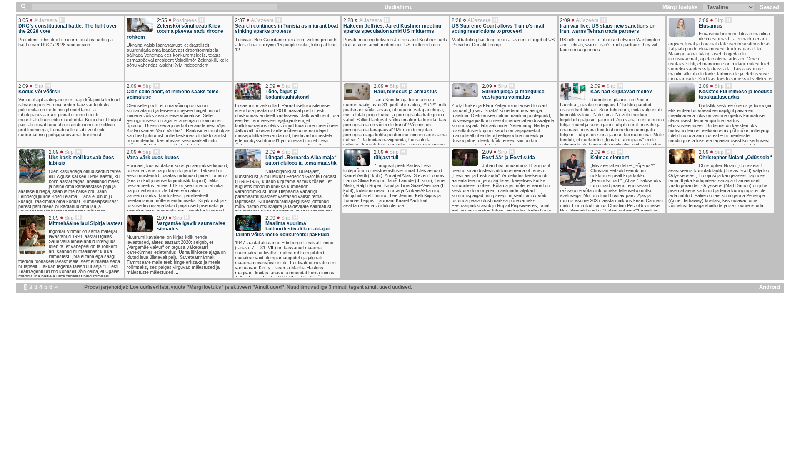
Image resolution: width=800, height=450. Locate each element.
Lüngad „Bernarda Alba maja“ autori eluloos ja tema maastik (301, 160)
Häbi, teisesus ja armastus (405, 92)
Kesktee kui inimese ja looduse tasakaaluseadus (735, 94)
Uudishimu (399, 7)
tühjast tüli (386, 157)
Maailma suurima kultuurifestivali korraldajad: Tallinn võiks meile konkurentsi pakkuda (283, 229)
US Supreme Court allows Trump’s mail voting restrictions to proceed (498, 28)
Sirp (719, 20)
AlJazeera (45, 20)
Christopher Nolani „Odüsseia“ (735, 157)
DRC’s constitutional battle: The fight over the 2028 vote (67, 28)
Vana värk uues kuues (153, 157)
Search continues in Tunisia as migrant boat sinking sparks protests (286, 28)
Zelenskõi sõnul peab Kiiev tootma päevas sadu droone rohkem (175, 31)
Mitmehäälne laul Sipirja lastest (85, 223)
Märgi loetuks (680, 7)
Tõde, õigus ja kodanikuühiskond (287, 94)
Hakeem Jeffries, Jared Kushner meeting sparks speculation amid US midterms (392, 28)
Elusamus (710, 26)
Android (769, 287)
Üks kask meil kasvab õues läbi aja (81, 160)
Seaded (769, 7)
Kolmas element (609, 157)
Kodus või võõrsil (39, 92)
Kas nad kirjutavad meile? (621, 92)
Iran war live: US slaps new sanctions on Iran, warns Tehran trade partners (607, 28)
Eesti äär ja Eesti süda (508, 157)
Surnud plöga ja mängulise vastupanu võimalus (513, 94)
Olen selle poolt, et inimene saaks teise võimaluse (173, 94)
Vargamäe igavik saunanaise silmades (191, 226)
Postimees (185, 20)
